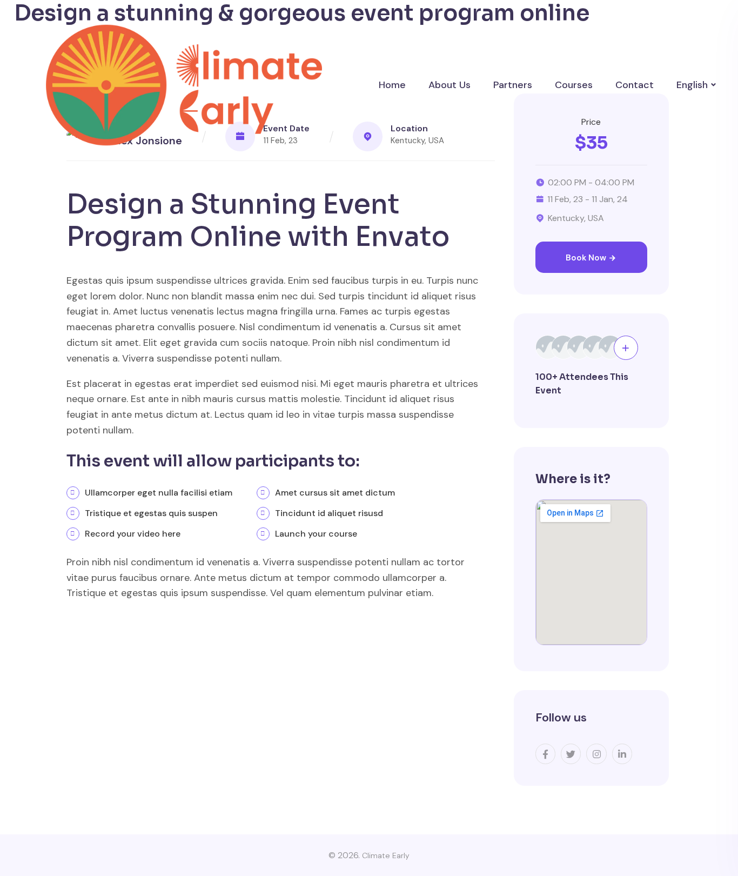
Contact (634, 84)
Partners (512, 84)
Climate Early (386, 855)
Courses (574, 84)
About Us (449, 84)
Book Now (587, 257)
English (692, 84)
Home (392, 84)
